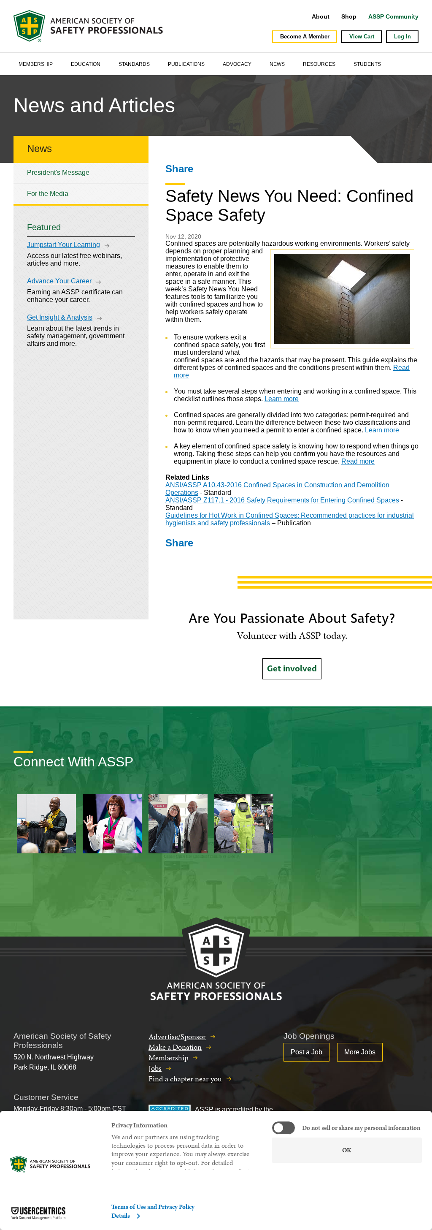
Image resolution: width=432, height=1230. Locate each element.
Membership (36, 64)
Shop (348, 16)
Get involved (292, 669)
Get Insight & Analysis (59, 317)
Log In (402, 36)
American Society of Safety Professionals (89, 26)
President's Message (58, 172)
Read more (358, 461)
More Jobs (359, 1052)
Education (85, 64)
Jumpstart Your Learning (63, 244)
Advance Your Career (59, 281)
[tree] (81, 183)
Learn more (282, 398)
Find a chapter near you (185, 1078)
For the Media (47, 193)
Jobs (155, 1068)
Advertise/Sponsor (177, 1036)
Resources (319, 64)
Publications (186, 64)
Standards (134, 64)
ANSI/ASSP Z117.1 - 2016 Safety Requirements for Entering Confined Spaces (282, 500)
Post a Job (306, 1052)
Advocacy (237, 64)
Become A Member (304, 36)
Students (367, 64)
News (277, 64)
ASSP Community (393, 16)
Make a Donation (175, 1047)
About (320, 16)
